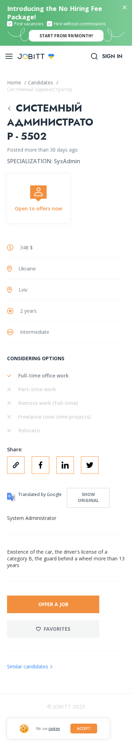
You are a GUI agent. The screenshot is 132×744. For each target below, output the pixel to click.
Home (15, 82)
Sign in (112, 56)
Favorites (57, 628)
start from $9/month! (66, 36)
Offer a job (53, 604)
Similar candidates (27, 666)
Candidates (41, 82)
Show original (88, 497)
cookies (54, 728)
